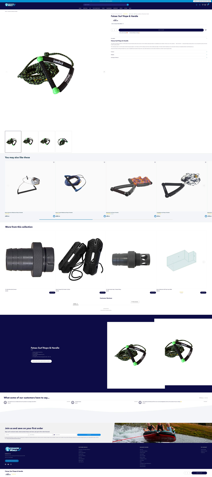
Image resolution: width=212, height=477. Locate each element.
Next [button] (104, 72)
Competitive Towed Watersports (145, 463)
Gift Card (141, 449)
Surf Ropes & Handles (118, 13)
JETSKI (125, 8)
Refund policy (81, 460)
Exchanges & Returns (115, 57)
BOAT (130, 8)
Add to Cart (199, 472)
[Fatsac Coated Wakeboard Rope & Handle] (81, 186)
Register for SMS (204, 451)
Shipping (112, 54)
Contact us (203, 452)
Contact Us (80, 451)
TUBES (103, 8)
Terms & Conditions (82, 455)
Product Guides (142, 452)
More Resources (142, 464)
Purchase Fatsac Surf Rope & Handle (41, 361)
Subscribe (89, 434)
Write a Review (135, 301)
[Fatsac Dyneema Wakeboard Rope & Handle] (30, 186)
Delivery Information (82, 452)
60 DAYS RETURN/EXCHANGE (106, 1)
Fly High (112, 13)
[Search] (128, 5)
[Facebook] (5, 464)
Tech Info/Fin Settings (143, 451)
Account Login (203, 449)
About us (80, 457)
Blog (140, 461)
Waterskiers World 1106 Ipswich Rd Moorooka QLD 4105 (15, 455)
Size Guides (142, 454)
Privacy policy (81, 454)
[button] (204, 185)
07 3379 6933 (10, 457)
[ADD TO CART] (54, 216)
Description (113, 38)
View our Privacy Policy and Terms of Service (14, 438)
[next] (204, 262)
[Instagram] (10, 464)
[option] (55, 71)
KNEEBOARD (109, 8)
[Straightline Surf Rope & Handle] (182, 186)
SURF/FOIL (85, 8)
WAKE (80, 8)
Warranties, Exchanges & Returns (84, 449)
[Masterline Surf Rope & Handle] (131, 186)
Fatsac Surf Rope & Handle (12, 11)
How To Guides (142, 455)
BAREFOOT (115, 8)
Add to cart (52, 292)
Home (6, 11)
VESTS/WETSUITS (96, 8)
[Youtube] (8, 464)
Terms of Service (81, 458)
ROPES (121, 8)
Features (112, 51)
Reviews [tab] (74, 303)
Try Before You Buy (143, 458)
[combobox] (106, 5)
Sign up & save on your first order (202, 1)
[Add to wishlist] (205, 30)
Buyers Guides (142, 457)
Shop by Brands (142, 466)
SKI (90, 8)
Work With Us (81, 461)
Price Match (142, 460)
